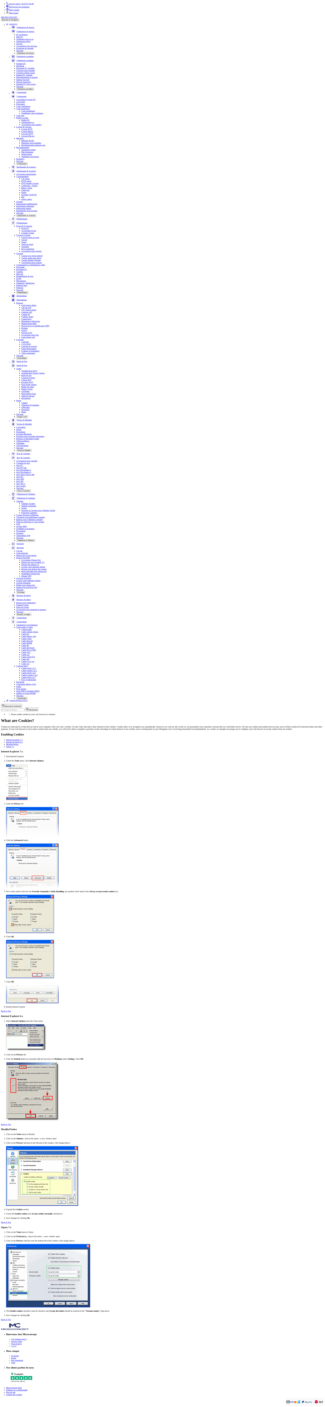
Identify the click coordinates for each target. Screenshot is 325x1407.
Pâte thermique (27, 152)
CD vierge (25, 179)
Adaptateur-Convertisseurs (27, 625)
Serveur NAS (26, 333)
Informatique (21, 358)
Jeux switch (21, 486)
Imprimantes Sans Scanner (26, 211)
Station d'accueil (22, 80)
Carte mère (20, 102)
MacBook (20, 66)
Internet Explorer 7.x (14, 740)
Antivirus (25, 342)
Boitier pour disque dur (25, 585)
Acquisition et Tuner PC (26, 100)
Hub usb (19, 274)
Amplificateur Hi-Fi (29, 371)
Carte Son (20, 115)
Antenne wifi (26, 312)
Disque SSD (26, 576)
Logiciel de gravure (29, 346)
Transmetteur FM (23, 536)
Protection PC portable (25, 68)
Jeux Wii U (20, 484)
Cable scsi (25, 655)
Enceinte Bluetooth (24, 434)
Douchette (20, 267)
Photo (23, 412)
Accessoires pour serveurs (26, 46)
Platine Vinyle (27, 389)
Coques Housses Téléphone (27, 515)
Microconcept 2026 (14, 1388)
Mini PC (19, 37)
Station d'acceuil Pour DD (26, 587)
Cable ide (25, 645)
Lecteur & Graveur (23, 127)
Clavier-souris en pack (30, 237)
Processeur (20, 104)
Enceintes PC (21, 269)
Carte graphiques (23, 109)
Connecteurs (26, 319)
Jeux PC (19, 465)
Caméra (24, 403)
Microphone (21, 281)
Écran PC (25, 228)
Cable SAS (25, 652)
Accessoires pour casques (31, 263)
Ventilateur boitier (28, 150)
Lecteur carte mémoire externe (28, 581)
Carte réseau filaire (28, 305)
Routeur (24, 328)
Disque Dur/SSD (23, 558)
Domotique (20, 432)
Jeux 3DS (20, 479)
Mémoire (19, 138)
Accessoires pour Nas (30, 335)
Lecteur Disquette (23, 583)
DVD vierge (26, 181)
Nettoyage (25, 190)
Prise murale (21, 689)
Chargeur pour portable (25, 70)
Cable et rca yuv (27, 661)
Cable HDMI (26, 643)
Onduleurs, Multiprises (25, 283)
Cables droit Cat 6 (28, 673)
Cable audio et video (24, 627)
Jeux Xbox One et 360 (25, 475)
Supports (19, 533)
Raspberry (20, 159)
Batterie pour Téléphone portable (29, 520)
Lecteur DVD (26, 129)
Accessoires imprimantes (26, 174)
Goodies (19, 272)
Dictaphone (26, 398)
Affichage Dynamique (30, 405)
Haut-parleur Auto (28, 394)
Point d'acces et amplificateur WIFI (35, 326)
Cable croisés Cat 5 (29, 671)
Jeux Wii (19, 481)
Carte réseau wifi (28, 337)
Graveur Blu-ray (28, 136)
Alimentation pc (27, 122)
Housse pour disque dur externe (34, 569)
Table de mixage (28, 396)
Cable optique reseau (29, 632)
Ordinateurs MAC (23, 41)
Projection (25, 410)
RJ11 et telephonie (28, 680)
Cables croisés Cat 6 (29, 675)
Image (18, 400)
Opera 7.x (10, 747)
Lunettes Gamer (27, 233)
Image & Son (22, 417)
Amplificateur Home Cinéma (33, 373)
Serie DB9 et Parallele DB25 (27, 691)
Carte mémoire (22, 553)
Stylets (24, 508)
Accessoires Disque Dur (31, 560)
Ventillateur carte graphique (32, 113)
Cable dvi (25, 634)
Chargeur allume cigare (25, 73)
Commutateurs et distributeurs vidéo (30, 265)
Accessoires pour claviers (31, 251)
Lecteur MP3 (21, 526)
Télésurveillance (22, 441)
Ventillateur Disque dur (30, 574)
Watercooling (26, 154)
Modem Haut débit (28, 324)
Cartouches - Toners (29, 186)
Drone (18, 430)
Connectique (21, 698)
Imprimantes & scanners (26, 216)
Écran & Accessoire (24, 226)
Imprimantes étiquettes (25, 206)
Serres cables (26, 199)
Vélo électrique (22, 445)
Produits (13, 24)
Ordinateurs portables (25, 89)
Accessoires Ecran (28, 231)
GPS (18, 524)
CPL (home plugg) (28, 310)
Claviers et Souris (23, 235)
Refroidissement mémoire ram (33, 145)
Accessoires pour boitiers (31, 125)
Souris (23, 242)
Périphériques (22, 292)
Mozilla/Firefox (12, 744)
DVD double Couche (30, 183)
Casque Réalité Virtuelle (31, 260)
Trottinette (20, 443)
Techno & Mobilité (23, 450)
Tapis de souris (27, 244)
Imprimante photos (23, 208)
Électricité (20, 682)
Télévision (25, 407)
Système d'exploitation (30, 351)
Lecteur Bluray (27, 131)
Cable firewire (27, 641)
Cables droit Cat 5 (28, 668)
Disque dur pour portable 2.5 (32, 562)
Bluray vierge (26, 188)
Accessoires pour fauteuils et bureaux (31, 610)
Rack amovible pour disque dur (33, 571)
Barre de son (26, 375)
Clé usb (19, 551)
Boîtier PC (25, 120)
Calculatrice (21, 427)
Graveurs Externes (23, 578)
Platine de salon (27, 387)
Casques (19, 253)
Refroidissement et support (27, 77)
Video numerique (28, 353)
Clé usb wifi (26, 308)
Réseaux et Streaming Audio (27, 439)
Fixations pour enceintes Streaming (30, 436)
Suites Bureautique (28, 349)
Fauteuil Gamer (22, 605)
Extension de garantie (25, 48)
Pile (22, 197)
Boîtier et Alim (22, 118)
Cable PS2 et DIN (28, 650)
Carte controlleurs (23, 106)
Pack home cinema (28, 385)
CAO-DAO (26, 344)
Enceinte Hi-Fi (27, 382)
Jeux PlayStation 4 (23, 472)
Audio (18, 369)
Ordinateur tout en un (24, 39)
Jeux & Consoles (23, 491)
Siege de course (22, 607)
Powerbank (20, 531)
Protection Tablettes (29, 513)
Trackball (25, 247)
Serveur (19, 44)
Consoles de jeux (23, 463)
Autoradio (25, 391)
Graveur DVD (27, 134)
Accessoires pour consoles (26, 461)
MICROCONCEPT (9, 17)
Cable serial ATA (28, 657)
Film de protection (23, 82)
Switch (24, 330)
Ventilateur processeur (30, 157)
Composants (22, 164)
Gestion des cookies (14, 1395)
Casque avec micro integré (32, 256)
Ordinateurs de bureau (25, 53)
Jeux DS (19, 477)
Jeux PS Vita (21, 468)
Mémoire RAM (27, 141)
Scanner (19, 202)
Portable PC (21, 64)
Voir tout (19, 51)
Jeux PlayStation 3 (23, 470)
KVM (18, 279)
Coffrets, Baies (27, 317)
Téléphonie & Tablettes (25, 540)
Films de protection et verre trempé (30, 522)
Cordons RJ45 (22, 666)
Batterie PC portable (24, 75)
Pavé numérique (27, 249)
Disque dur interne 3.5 (30, 565)
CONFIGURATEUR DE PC (18, 701)
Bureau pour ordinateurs (26, 603)
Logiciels (20, 340)
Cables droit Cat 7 (28, 677)
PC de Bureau (22, 35)
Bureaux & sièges (23, 614)
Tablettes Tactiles (28, 504)
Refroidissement (22, 147)
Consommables (22, 176)
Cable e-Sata (26, 639)
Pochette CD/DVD (29, 195)
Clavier (24, 240)
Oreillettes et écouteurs (25, 529)
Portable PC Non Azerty (26, 84)
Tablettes (19, 501)
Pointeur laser (21, 285)
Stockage (20, 592)
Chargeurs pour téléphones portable (30, 517)
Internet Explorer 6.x (14, 742)
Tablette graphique (28, 506)
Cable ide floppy (28, 648)
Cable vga (25, 664)
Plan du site (10, 1392)
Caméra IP (25, 314)
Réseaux (19, 303)
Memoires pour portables (31, 143)
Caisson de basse (28, 378)
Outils (18, 686)
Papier (23, 192)
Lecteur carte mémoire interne (33, 567)
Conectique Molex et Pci (26, 684)
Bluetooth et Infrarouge (30, 321)
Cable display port (28, 636)
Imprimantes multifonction (26, 204)
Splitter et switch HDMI (26, 693)
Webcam (19, 288)
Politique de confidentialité (16, 1390)
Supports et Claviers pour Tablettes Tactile (38, 510)
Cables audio (26, 629)
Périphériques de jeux (25, 276)
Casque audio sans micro (31, 258)
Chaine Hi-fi (26, 380)
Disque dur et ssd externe (26, 555)
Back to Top (6, 1011)
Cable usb (25, 659)
